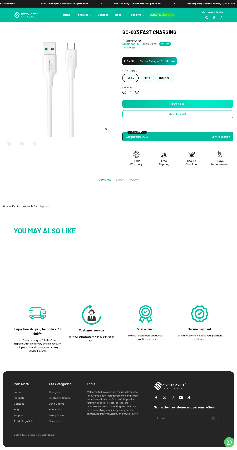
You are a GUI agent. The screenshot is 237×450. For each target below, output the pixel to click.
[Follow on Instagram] (172, 397)
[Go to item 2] (22, 146)
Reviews (133, 180)
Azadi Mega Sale (162, 15)
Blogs (117, 14)
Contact (103, 14)
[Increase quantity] (137, 92)
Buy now (177, 104)
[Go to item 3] (35, 146)
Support (136, 14)
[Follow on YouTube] (181, 397)
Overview (104, 180)
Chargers (54, 392)
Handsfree (55, 409)
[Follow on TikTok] (189, 397)
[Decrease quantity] (124, 92)
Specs (120, 180)
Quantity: (127, 87)
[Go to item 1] (9, 146)
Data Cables (56, 403)
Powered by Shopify (45, 435)
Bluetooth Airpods (60, 398)
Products (82, 14)
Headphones (56, 415)
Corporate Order (212, 12)
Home (66, 14)
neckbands (55, 421)
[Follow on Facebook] (156, 397)
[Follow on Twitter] (164, 397)
